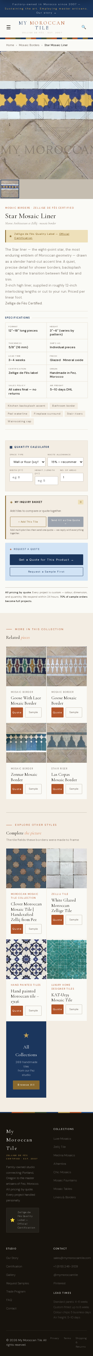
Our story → (46, 12)
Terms (67, 1338)
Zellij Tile (59, 1147)
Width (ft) (16, 470)
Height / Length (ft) (45, 472)
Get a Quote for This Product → (46, 560)
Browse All (26, 1084)
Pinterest (59, 1283)
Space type (17, 454)
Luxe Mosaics (62, 1139)
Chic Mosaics (62, 1172)
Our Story (12, 1258)
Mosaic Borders (29, 45)
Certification (14, 1266)
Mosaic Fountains (65, 1180)
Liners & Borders (64, 1197)
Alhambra (59, 1164)
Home (10, 45)
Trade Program (15, 1291)
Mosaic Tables (62, 1189)
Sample (33, 712)
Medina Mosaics (64, 1155)
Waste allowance (59, 454)
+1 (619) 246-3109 (65, 1266)
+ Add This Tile (28, 521)
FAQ (9, 1300)
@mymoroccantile (65, 1275)
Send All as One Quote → (65, 522)
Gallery (11, 1275)
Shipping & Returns (81, 1342)
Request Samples (17, 1283)
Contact (11, 1308)
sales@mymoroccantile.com (72, 1258)
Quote (16, 712)
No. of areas (68, 470)
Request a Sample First (46, 571)
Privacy (54, 1338)
